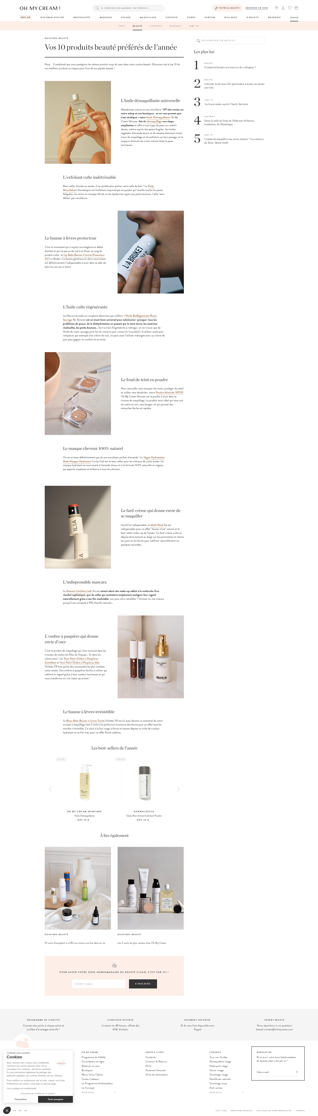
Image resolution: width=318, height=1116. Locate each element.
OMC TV (194, 26)
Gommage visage (219, 1074)
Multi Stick (157, 525)
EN (20, 1110)
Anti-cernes (216, 1088)
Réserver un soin (257, 8)
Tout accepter (55, 1099)
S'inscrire (143, 983)
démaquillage (154, 121)
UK (25, 1110)
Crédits (300, 1110)
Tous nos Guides (218, 1057)
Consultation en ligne (93, 1061)
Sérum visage (217, 1070)
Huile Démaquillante (158, 117)
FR (14, 1110)
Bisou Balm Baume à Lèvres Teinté (85, 721)
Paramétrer (21, 1099)
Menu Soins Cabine (92, 1074)
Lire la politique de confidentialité (21, 1088)
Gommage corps (218, 1083)
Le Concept (88, 1088)
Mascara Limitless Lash (79, 591)
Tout (122, 26)
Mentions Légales (241, 1110)
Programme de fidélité (94, 1057)
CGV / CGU (221, 1110)
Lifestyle (155, 26)
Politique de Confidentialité (274, 1110)
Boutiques (87, 1070)
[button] (7, 1110)
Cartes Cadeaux (90, 1079)
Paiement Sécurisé (155, 1070)
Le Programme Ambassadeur (97, 1083)
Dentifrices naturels (220, 1079)
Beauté (137, 26)
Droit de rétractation (157, 1074)
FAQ (148, 1066)
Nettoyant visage (219, 1066)
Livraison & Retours (156, 1061)
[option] (84, 790)
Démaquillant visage (220, 1061)
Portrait (176, 26)
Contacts (151, 1057)
